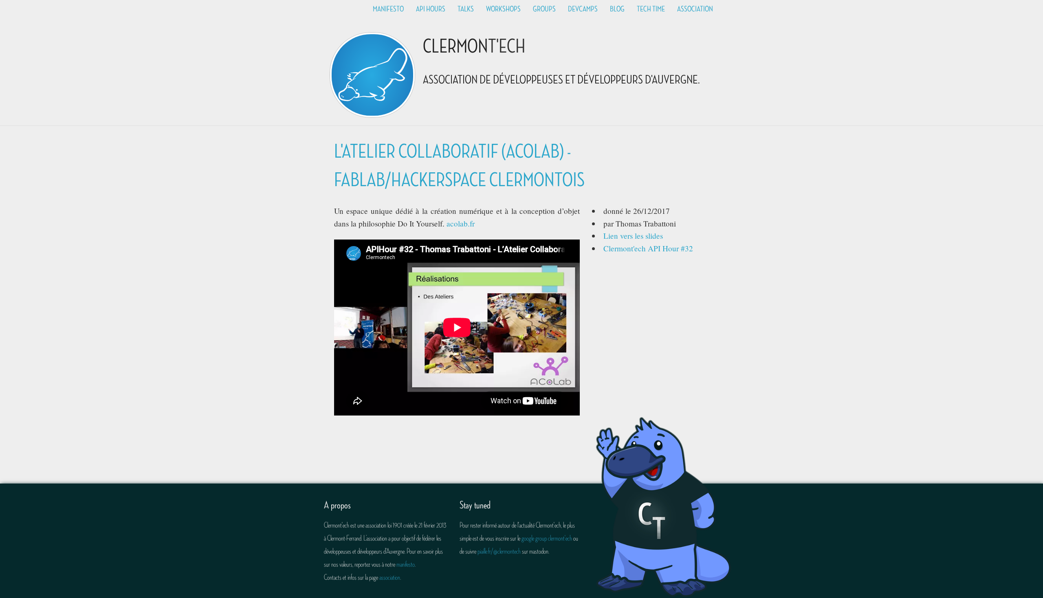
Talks (466, 9)
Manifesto (388, 9)
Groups (544, 9)
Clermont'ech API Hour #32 (648, 248)
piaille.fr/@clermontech (499, 551)
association (389, 577)
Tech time (651, 9)
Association (695, 9)
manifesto (405, 564)
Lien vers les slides (633, 236)
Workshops (503, 9)
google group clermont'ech (547, 538)
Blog (617, 9)
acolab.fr (461, 223)
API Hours (430, 9)
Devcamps (583, 9)
